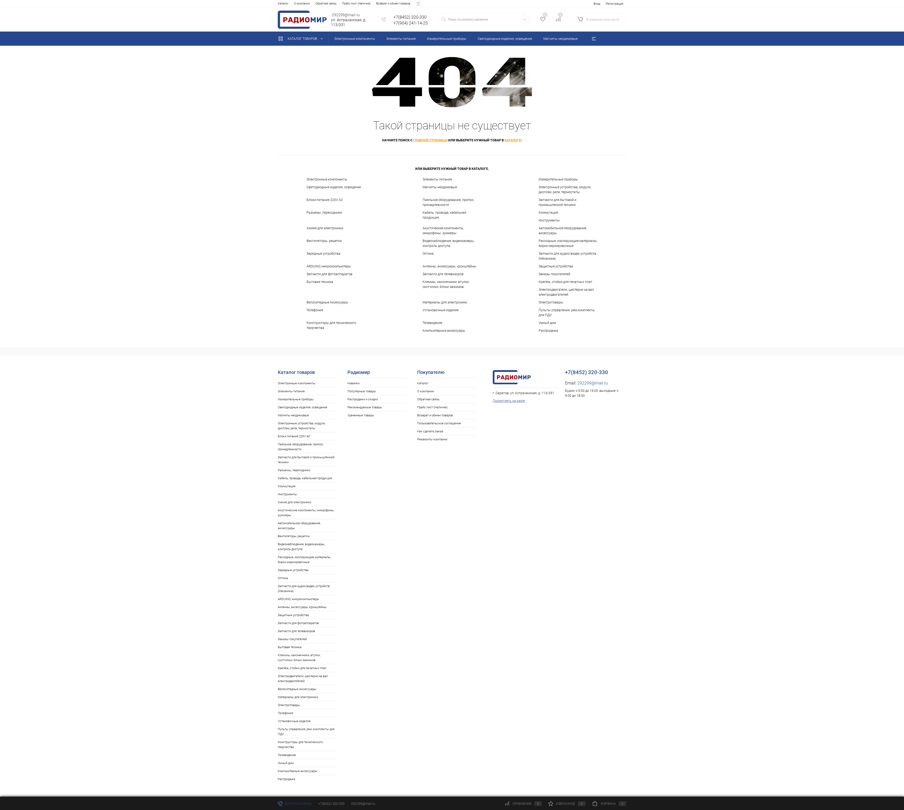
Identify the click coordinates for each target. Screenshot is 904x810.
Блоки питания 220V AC (325, 200)
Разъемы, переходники (324, 212)
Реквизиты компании (432, 439)
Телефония (315, 310)
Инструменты (549, 220)
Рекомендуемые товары (364, 407)
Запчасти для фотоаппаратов (329, 274)
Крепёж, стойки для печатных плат (565, 282)
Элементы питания (437, 179)
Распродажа (548, 330)
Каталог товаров (303, 39)
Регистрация (614, 3)
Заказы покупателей (554, 274)
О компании (302, 3)
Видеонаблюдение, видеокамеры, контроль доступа (448, 243)
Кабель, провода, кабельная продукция (444, 215)
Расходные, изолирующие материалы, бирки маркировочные (568, 243)
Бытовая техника (320, 282)
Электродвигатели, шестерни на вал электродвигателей (566, 292)
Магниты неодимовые (440, 187)
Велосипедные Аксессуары (327, 302)
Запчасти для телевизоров (443, 274)
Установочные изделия (441, 310)
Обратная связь (325, 3)
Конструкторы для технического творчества (331, 325)
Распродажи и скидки (362, 399)
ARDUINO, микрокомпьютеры (329, 266)
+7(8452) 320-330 (331, 804)
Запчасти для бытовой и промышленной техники (557, 202)
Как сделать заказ (430, 431)
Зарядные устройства (323, 253)
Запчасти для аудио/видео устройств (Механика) (567, 256)
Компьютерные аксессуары (444, 330)
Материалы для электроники (445, 302)
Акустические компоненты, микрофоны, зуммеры (443, 230)
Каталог (283, 3)
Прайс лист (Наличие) (356, 3)
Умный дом (547, 323)
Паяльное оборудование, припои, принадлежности (448, 202)
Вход (596, 3)
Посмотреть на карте (509, 401)
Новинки (353, 383)
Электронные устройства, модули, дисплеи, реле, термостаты (565, 189)
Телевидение (432, 323)
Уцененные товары (360, 415)
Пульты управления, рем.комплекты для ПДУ (567, 312)
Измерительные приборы (558, 179)
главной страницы (430, 140)
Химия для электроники (325, 228)
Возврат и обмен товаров (393, 3)
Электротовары (551, 302)
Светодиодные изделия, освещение (334, 187)
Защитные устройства (556, 266)
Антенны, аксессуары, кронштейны (449, 266)
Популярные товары (361, 391)
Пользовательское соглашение (439, 423)
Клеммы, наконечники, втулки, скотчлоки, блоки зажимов (446, 284)
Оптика (428, 253)
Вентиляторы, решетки (324, 241)
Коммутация (548, 212)
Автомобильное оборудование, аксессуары (563, 230)
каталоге (512, 140)
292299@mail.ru (592, 382)
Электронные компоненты (327, 179)
